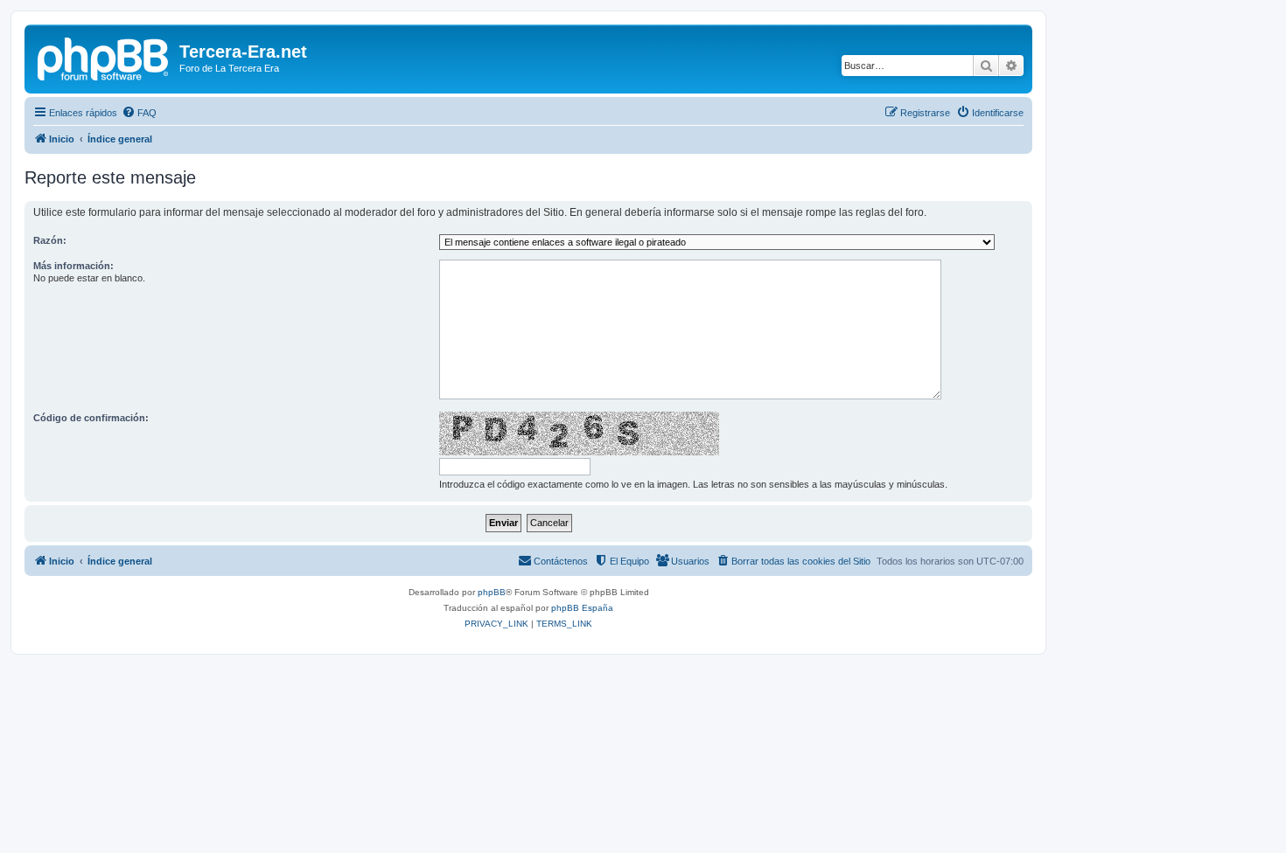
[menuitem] (139, 112)
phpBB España (582, 608)
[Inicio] (104, 57)
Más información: (73, 265)
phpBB (492, 592)
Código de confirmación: (91, 418)
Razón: (49, 240)
